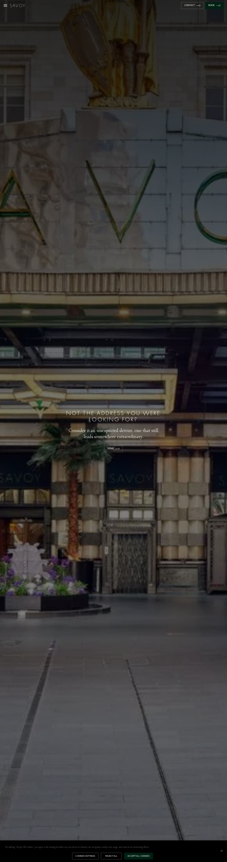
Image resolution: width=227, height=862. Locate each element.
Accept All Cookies (138, 856)
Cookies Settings (85, 856)
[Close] (221, 850)
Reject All (111, 856)
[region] (113, 851)
